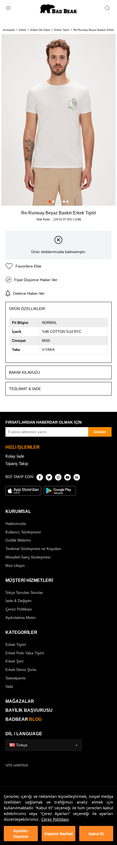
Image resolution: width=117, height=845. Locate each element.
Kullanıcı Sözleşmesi (23, 532)
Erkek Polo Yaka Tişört (24, 653)
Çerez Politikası (55, 819)
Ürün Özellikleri (27, 308)
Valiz (9, 686)
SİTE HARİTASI (16, 765)
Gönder (100, 432)
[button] (49, 201)
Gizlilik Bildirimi (18, 540)
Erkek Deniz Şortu (20, 669)
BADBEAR (23, 719)
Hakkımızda (15, 523)
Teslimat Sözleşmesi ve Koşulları (33, 548)
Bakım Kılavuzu (24, 372)
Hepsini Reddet (58, 833)
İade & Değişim (18, 600)
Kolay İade (14, 456)
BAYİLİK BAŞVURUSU (29, 710)
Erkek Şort (14, 661)
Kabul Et (96, 833)
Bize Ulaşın (15, 565)
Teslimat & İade (25, 389)
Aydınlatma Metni (20, 617)
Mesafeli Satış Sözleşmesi (27, 557)
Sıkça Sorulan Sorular (24, 592)
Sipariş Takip (16, 463)
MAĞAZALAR (19, 701)
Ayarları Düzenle (20, 833)
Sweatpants (15, 678)
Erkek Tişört (15, 644)
